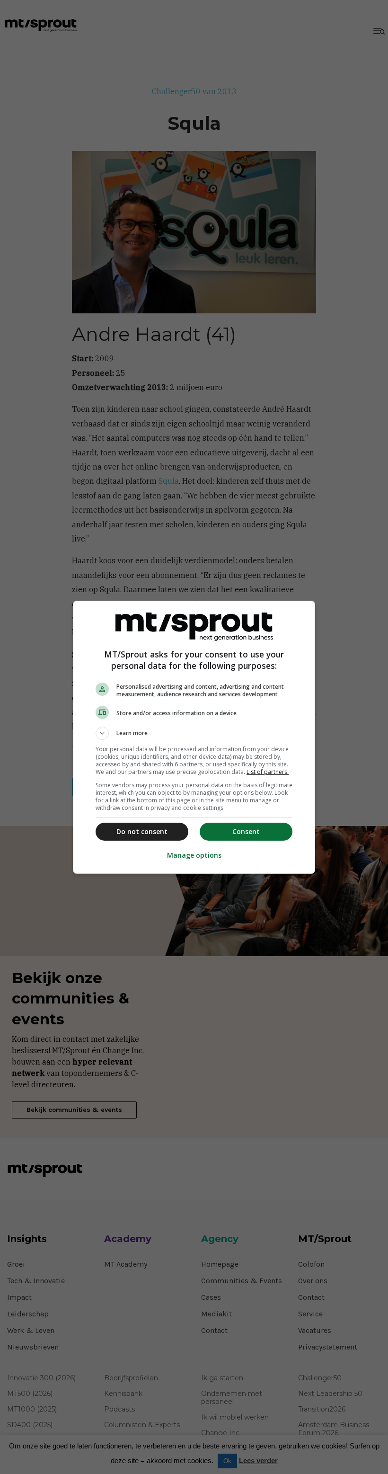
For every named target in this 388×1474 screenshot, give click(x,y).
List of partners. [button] (268, 772)
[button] (194, 733)
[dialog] (194, 737)
